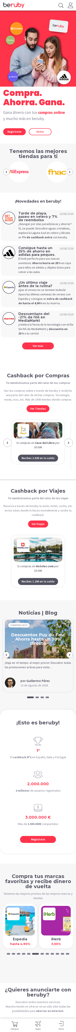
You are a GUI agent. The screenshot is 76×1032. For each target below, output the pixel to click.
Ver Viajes (38, 524)
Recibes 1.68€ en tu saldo (38, 466)
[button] (6, 172)
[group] (19, 172)
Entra (40, 132)
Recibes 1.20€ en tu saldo (38, 581)
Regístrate (14, 132)
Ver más (38, 346)
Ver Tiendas (38, 408)
